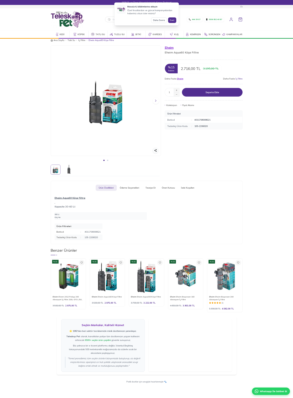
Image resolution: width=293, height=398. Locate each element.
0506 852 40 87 (214, 19)
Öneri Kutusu (168, 187)
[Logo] (69, 19)
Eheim (169, 47)
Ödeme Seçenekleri (129, 187)
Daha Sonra (159, 20)
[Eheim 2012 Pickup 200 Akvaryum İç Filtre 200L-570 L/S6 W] (68, 276)
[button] (55, 100)
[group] (106, 101)
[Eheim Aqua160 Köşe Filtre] (107, 276)
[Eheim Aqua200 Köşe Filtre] (146, 276)
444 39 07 (194, 19)
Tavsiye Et (150, 187)
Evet (172, 20)
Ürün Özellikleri (106, 187)
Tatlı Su (71, 40)
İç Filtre (81, 40)
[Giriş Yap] (231, 19)
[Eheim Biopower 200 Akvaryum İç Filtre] (224, 276)
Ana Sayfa (59, 40)
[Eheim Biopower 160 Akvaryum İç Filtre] (185, 276)
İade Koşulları (187, 187)
